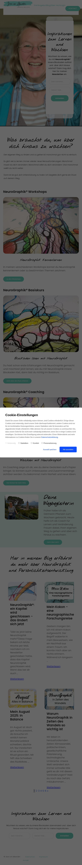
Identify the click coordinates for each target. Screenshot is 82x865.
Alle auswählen (68, 449)
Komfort (36, 443)
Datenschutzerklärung (49, 437)
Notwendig (11, 443)
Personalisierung (50, 443)
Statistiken (24, 443)
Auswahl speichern (49, 449)
